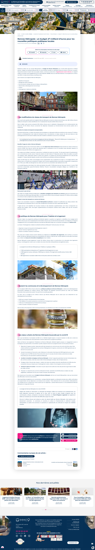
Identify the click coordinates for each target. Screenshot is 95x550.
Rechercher (83, 10)
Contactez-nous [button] (73, 542)
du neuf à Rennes (78, 6)
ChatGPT (32, 52)
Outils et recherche (89, 6)
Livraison (70, 10)
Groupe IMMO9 (75, 519)
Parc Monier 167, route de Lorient (56, 2)
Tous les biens (30, 10)
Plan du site (76, 527)
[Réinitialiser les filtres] (90, 10)
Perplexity (43, 52)
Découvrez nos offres (71, 440)
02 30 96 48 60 (72, 437)
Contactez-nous (71, 2)
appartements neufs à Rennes (64, 71)
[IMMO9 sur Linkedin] (29, 536)
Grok (53, 52)
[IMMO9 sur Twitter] (21, 536)
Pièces (58, 10)
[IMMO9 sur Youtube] (25, 536)
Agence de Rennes (67, 6)
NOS (93, 20)
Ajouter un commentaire (27, 456)
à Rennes (17, 6)
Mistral (63, 52)
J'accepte (77, 549)
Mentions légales (75, 525)
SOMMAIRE (24, 64)
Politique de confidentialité (75, 522)
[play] (41, 43)
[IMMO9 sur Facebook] (17, 536)
